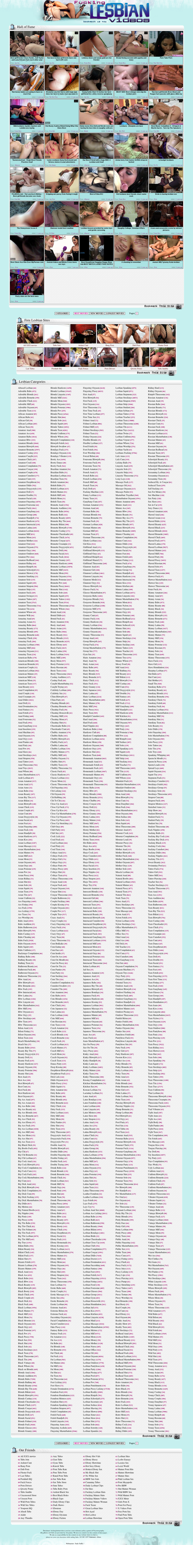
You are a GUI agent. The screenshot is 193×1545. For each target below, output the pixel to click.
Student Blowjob (155, 813)
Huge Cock (88, 852)
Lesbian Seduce (90, 1404)
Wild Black (153, 1323)
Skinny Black (154, 608)
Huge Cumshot (90, 855)
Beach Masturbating (27, 1040)
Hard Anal (88, 719)
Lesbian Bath (89, 1219)
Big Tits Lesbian (25, 1235)
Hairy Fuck (88, 683)
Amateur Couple (25, 472)
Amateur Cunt (24, 478)
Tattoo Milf (153, 875)
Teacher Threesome (157, 888)
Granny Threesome (91, 634)
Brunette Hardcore (59, 563)
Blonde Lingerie (58, 394)
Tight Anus (153, 1115)
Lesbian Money (90, 1339)
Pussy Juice (121, 1268)
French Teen (88, 485)
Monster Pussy (122, 842)
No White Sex (91, 1475)
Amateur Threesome (27, 605)
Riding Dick (121, 1427)
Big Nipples (23, 1213)
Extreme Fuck (57, 1313)
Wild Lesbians (154, 1333)
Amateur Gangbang (27, 511)
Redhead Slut (122, 1372)
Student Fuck (154, 816)
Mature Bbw (121, 511)
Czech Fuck (56, 1040)
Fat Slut (54, 1372)
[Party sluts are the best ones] (27, 294)
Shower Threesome (156, 586)
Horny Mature (89, 819)
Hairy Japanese (90, 690)
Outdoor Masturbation (125, 1005)
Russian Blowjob (155, 413)
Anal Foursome (25, 719)
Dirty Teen (55, 1128)
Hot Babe (87, 842)
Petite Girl (120, 1089)
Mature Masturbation (125, 599)
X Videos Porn (124, 1508)
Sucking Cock (154, 845)
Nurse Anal (121, 901)
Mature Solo (121, 631)
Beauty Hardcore (25, 1063)
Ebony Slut (56, 1271)
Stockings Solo (154, 790)
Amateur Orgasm (25, 547)
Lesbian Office (89, 1349)
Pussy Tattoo (121, 1287)
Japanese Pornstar (91, 1024)
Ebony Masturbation (60, 1252)
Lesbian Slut (88, 1421)
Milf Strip (120, 758)
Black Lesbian (24, 1307)
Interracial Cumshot (92, 920)
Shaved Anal (154, 514)
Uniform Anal (154, 1170)
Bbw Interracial (25, 992)
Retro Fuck (121, 1401)
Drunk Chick (56, 1177)
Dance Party (56, 1063)
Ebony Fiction (59, 1517)
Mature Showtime (126, 1472)
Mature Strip (121, 641)
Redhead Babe (122, 1336)
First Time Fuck (90, 410)
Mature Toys (121, 657)
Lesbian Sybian (122, 410)
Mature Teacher (123, 651)
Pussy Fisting (121, 1258)
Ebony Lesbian (57, 1248)
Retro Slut (120, 1417)
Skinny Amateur (155, 592)
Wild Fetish (153, 1330)
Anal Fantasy (24, 709)
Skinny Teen (153, 654)
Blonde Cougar (25, 1408)
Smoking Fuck (154, 706)
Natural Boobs (122, 878)
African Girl (23, 420)
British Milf (56, 495)
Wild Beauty (153, 1320)
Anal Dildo (23, 699)
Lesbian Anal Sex (91, 1209)
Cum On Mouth (58, 959)
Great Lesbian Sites (94, 1508)
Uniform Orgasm (155, 1190)
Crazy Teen (56, 936)
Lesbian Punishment (92, 1385)
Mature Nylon (122, 605)
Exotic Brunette (57, 1300)
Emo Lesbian (56, 1284)
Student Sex (153, 823)
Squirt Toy (152, 774)
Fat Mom (55, 1369)
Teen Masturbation (156, 1014)
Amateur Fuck (24, 508)
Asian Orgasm (24, 862)
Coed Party (56, 845)
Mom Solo (120, 819)
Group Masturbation (92, 647)
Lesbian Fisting (90, 1281)
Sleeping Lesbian (155, 670)
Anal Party (23, 745)
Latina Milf (88, 1161)
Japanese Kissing (90, 1001)
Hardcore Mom (90, 741)
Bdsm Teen (23, 1037)
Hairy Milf (88, 706)
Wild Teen (152, 1359)
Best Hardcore (24, 1092)
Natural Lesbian (123, 881)
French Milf (88, 482)
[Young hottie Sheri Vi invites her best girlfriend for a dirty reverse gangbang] (96, 90)
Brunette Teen (57, 602)
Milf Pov (119, 735)
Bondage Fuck (57, 449)
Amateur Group (25, 514)
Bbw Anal (22, 979)
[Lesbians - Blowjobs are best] (131, 124)
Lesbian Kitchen (90, 1313)
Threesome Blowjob (157, 1096)
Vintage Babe (154, 1209)
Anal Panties (23, 741)
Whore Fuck (153, 1291)
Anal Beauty (23, 686)
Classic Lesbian (58, 777)
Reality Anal (121, 1320)
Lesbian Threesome (124, 423)
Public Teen (121, 1252)
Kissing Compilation (92, 1079)
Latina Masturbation (92, 1157)
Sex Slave (152, 501)
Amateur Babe (24, 436)
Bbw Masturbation (26, 1005)
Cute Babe (55, 995)
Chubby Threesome (59, 767)
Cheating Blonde (58, 703)
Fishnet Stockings (91, 430)
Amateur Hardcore (26, 521)
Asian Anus (23, 787)
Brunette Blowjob (58, 527)
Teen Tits (152, 1083)
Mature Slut (121, 628)
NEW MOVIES (97, 313)
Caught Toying (57, 686)
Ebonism (57, 1508)
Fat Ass (54, 1339)
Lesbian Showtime (93, 1517)
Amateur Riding (25, 563)
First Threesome (90, 407)
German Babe (89, 511)
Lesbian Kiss (89, 1310)
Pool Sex (119, 1125)
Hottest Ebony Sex (93, 1469)
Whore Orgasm (155, 1300)
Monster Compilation (125, 836)
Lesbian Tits (121, 426)
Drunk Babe (56, 1167)
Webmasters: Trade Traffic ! (75, 1543)
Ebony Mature (57, 1255)
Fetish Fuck (56, 1414)
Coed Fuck (55, 839)
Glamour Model (90, 579)
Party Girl (120, 1050)
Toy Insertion (154, 1154)
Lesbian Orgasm (90, 1356)
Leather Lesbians (90, 1196)
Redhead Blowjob (124, 1343)
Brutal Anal (56, 612)
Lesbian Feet (89, 1271)
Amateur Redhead (26, 560)
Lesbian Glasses (90, 1291)
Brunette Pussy (57, 586)
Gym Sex (87, 654)
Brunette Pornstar (58, 579)
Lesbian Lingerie (90, 1317)
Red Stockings (122, 1330)
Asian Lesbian (24, 842)
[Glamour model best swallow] (62, 226)
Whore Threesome (156, 1307)
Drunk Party (56, 1190)
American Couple (26, 667)
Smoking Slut (154, 719)
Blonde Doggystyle (26, 1411)
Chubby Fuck (57, 741)
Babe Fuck (23, 940)
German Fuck (89, 521)
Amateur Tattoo (25, 599)
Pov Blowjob (121, 1187)
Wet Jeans (152, 1261)
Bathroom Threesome (27, 975)
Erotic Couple (57, 1291)
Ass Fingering (24, 901)
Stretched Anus (155, 806)
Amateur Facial (25, 498)
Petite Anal (120, 1076)
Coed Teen (55, 849)
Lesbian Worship (123, 446)
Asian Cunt (23, 813)
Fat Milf (54, 1365)
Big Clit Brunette (25, 1154)
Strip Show (153, 810)
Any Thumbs (26, 1517)
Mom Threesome (123, 826)
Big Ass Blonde (25, 1112)
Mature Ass (121, 508)
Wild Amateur (154, 1310)
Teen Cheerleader (156, 923)
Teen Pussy (153, 1044)
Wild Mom (153, 1343)
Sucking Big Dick (156, 839)
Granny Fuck (89, 618)
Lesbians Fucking (123, 452)
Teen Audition (154, 897)
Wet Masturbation (156, 1265)
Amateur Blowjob (26, 446)
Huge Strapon (89, 878)
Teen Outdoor (154, 1027)
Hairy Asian (88, 664)
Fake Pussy (56, 1326)
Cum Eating (56, 946)
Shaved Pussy (154, 560)
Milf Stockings (122, 754)
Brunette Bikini (57, 524)
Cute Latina (56, 1011)
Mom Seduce (121, 816)
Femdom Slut (57, 1401)
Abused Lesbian (25, 387)
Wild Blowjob (154, 1326)
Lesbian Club (89, 1245)
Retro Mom (121, 1414)
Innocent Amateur (91, 888)
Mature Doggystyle (124, 547)
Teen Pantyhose (155, 1031)
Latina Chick (89, 1135)
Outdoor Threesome (125, 1014)
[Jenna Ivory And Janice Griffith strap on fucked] (131, 158)
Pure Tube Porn (60, 1472)
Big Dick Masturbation (28, 1200)
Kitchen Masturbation (92, 1083)
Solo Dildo (153, 728)
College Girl (56, 858)
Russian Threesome (157, 456)
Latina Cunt (88, 1138)
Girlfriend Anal (90, 547)
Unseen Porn (26, 1498)
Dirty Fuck (55, 1109)
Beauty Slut (23, 1073)
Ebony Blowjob (58, 1222)
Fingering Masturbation (61, 1430)
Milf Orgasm (121, 722)
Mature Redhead (123, 618)
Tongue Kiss (153, 1144)
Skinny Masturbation (157, 631)
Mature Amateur (123, 501)
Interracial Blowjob (91, 917)
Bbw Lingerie (24, 1001)
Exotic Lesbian (57, 1304)
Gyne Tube (58, 1462)
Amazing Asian (25, 621)
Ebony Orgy (56, 1268)
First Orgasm (89, 404)
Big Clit (21, 1151)
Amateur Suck (24, 592)
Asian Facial (23, 819)
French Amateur (90, 469)
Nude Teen (120, 897)
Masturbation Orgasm (125, 498)
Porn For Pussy (125, 1504)
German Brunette (90, 517)
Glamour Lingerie (91, 576)
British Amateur (58, 482)
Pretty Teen (121, 1235)
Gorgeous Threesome (92, 612)
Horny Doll (88, 806)
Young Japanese (155, 1404)
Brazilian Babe (57, 472)
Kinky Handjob (90, 1060)
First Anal (87, 394)
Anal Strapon (24, 758)
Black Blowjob (25, 1287)
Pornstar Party (122, 1164)
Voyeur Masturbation (157, 1252)
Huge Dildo (88, 858)
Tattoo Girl (153, 871)
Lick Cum (120, 459)
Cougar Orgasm (58, 888)
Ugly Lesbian (154, 1167)
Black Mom (23, 1317)
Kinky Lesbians (90, 1066)
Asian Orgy (23, 865)
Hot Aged (89, 1511)
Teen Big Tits (154, 910)
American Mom (25, 680)
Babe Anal (23, 920)
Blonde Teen (56, 430)
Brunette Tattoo (57, 599)
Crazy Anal (56, 917)
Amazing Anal (24, 618)
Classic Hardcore (58, 774)
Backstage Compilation (28, 953)
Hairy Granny (89, 686)
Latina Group (89, 1148)
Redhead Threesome (125, 1378)
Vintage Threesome (157, 1248)
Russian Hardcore (156, 430)
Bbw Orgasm (24, 1011)
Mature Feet (121, 553)
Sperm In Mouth (155, 758)
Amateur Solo (24, 579)
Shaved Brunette (155, 534)
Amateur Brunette (26, 449)
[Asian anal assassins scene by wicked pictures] (166, 226)
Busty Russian (57, 667)
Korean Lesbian (90, 1089)
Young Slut (153, 1421)
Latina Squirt (89, 1183)
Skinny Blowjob (155, 615)
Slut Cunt (152, 677)
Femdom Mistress (58, 1398)
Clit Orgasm (56, 793)
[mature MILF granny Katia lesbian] (166, 260)
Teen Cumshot (154, 936)
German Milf (89, 530)
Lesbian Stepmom (124, 394)
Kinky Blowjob (90, 1057)
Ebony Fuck (56, 1239)
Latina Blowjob (90, 1131)
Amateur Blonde (25, 443)
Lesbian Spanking (124, 387)
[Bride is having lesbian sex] (166, 192)
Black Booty (23, 1291)
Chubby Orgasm (58, 758)
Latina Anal (88, 1122)
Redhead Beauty (123, 1339)
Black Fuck (23, 1304)
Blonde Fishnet (25, 1421)
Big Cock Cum (25, 1170)
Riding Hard (153, 387)
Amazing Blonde (25, 631)
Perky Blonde (122, 1063)
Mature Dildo (122, 543)
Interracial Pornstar (91, 956)
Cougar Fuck (56, 884)
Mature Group (122, 569)
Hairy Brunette (89, 677)
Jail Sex (86, 969)
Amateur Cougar (25, 469)
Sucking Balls (154, 832)
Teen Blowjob (154, 917)
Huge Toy (87, 884)
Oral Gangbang (122, 959)
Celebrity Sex (57, 693)
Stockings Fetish (155, 784)
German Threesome (92, 537)
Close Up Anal (57, 803)
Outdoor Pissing (123, 1011)
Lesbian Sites (124, 1456)
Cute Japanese (57, 1008)
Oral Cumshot (122, 956)
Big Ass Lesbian (25, 1128)
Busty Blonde (57, 638)
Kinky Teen (88, 1073)
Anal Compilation (26, 690)
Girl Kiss (87, 543)
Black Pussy (23, 1336)
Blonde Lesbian (58, 391)
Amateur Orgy (24, 550)
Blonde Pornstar (58, 407)
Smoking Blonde (155, 693)
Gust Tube (57, 1459)
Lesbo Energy (124, 1459)
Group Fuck (88, 644)
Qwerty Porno (136, 368)
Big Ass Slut (23, 1138)
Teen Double (154, 959)
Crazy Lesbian (57, 930)
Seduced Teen (154, 485)
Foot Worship (89, 452)
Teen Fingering (155, 975)
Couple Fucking (58, 901)
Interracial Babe (90, 910)
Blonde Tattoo (57, 426)
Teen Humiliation (156, 1001)
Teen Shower (154, 1050)
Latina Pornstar (90, 1174)
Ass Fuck (22, 907)
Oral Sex (119, 962)
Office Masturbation (124, 927)
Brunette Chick (57, 537)
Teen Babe (153, 901)
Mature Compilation (125, 537)
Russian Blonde (155, 410)
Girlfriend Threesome (92, 563)
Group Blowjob (90, 641)
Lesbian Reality (90, 1391)
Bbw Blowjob (24, 982)
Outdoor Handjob (123, 1001)
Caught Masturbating (60, 683)
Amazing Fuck (24, 641)
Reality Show (122, 1323)
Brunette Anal (57, 504)
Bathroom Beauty (26, 966)
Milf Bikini (120, 677)
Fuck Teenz (90, 1504)
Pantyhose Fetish (123, 1034)
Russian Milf (154, 443)
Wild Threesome (155, 1362)
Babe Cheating (24, 936)
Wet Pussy (152, 1274)
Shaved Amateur (155, 511)
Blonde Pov (56, 410)
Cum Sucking (57, 975)
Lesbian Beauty (90, 1226)
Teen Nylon (153, 1018)
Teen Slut (152, 1053)
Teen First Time (155, 979)
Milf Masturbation (124, 719)
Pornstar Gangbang (124, 1151)
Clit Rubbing (56, 797)
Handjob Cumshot (91, 716)
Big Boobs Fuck (25, 1148)
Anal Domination (26, 706)
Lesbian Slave (89, 1417)
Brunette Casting (58, 530)
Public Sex (120, 1248)
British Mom (56, 498)
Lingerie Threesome (125, 475)
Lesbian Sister (89, 1414)
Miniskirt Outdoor (124, 787)
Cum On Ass (56, 956)
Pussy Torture (122, 1294)
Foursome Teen (90, 465)
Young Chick (154, 1395)
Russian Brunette (155, 417)
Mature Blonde (122, 524)
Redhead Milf (122, 1362)
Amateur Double (25, 495)
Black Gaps (58, 1498)
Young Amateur (155, 1365)
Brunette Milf (57, 569)
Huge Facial (88, 865)
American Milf (24, 677)
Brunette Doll (57, 550)
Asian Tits (22, 894)
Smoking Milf (154, 716)
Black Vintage (24, 1362)
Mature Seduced (123, 625)
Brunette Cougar (58, 540)
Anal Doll (22, 703)
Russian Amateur (155, 397)
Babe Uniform (24, 949)
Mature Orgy (121, 612)
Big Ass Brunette (25, 1115)
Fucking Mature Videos (96, 1498)
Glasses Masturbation (92, 592)
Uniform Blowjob (156, 1174)
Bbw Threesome (25, 1024)
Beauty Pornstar (25, 1070)
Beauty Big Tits (25, 1050)
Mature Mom (121, 602)
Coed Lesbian (57, 842)
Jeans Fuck (88, 1037)
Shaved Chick (154, 537)
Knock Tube (58, 1465)
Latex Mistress (89, 1112)
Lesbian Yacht (122, 449)
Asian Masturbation (27, 849)
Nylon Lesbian (122, 920)
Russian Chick (154, 420)
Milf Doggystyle (123, 690)
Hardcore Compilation (93, 735)
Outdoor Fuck (122, 995)
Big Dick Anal (24, 1183)
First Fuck (87, 400)
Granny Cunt (89, 615)
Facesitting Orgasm (59, 1317)
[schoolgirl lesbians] (166, 158)
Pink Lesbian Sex (126, 1478)
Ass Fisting (23, 904)
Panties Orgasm (123, 1027)
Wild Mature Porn (126, 1495)
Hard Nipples (89, 725)
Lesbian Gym (89, 1297)
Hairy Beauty (89, 670)
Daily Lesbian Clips (94, 1485)
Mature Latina (122, 589)
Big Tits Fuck (24, 1232)
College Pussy (57, 868)
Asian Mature (24, 852)
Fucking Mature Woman (96, 1501)
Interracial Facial (90, 930)
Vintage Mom (154, 1232)
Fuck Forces (83, 368)
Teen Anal (152, 891)
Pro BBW (122, 1485)
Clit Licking (56, 790)
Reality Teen (121, 1326)
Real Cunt (120, 1310)
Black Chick (23, 1294)
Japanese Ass (89, 979)
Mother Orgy (121, 865)
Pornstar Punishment (125, 1167)
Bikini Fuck (23, 1255)
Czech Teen (56, 1060)
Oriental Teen (122, 982)
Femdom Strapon (58, 1408)
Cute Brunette (57, 1001)
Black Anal (23, 1271)
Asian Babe (23, 790)
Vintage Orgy (154, 1239)
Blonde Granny (25, 1430)
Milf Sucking (121, 761)
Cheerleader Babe (59, 725)
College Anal (56, 852)
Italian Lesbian (89, 966)
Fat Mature (55, 1362)
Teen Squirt (153, 1063)
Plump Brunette (123, 1109)
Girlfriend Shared (91, 560)
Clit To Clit (56, 800)
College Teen (56, 875)
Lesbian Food (89, 1284)
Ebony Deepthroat (59, 1232)
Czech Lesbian (57, 1044)
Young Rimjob (154, 1414)
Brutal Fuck (56, 618)
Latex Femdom (89, 1102)
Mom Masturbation (124, 810)
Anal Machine (24, 732)
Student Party (154, 819)
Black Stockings (25, 1349)
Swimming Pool (155, 865)
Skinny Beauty (154, 605)
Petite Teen (120, 1099)
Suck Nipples (154, 829)
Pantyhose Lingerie (124, 1040)
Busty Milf (55, 657)
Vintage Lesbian (155, 1219)
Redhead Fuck (122, 1352)
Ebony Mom (56, 1261)
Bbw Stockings (25, 1018)
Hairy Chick (88, 680)
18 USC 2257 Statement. (87, 1537)
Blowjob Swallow (59, 446)
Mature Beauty (122, 514)
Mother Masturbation (125, 858)
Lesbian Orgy (89, 1359)
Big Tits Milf (24, 1239)
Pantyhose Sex (122, 1044)
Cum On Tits (56, 966)
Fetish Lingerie (57, 1421)
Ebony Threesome (59, 1281)
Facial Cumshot (57, 1323)
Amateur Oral (24, 543)
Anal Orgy (23, 738)
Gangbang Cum (90, 501)
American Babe (25, 657)
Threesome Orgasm (157, 1105)
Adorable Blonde (25, 394)
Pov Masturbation (123, 1193)
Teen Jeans (153, 1005)
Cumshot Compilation (60, 982)
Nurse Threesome (123, 907)
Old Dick (120, 943)
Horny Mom (88, 826)
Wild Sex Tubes (27, 1504)
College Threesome (59, 878)
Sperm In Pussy (155, 761)
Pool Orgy (120, 1118)
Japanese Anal (89, 975)
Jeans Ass (87, 1034)
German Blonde (90, 514)
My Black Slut (91, 1472)
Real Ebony (121, 1313)
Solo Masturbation (156, 735)
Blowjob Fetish (57, 443)
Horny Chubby (90, 800)
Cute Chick (56, 1005)
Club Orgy (55, 826)
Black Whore (24, 1365)
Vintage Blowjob (155, 1213)
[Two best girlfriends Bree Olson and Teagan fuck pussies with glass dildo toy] (166, 90)
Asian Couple (24, 810)
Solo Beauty (153, 725)
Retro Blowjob (122, 1395)
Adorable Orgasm (26, 407)
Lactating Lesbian (91, 1092)
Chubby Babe (57, 735)
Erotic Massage (57, 1294)
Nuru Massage (122, 910)
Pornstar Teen (122, 1180)
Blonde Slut (56, 417)
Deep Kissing (57, 1066)
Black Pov (22, 1333)
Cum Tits (55, 979)
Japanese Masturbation (93, 1011)
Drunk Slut (55, 1193)
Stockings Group (155, 787)
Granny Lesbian (90, 625)
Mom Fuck (120, 806)
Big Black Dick (25, 1144)
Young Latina (154, 1408)
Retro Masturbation (124, 1408)
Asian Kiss (23, 839)
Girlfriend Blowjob (91, 550)
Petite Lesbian (122, 1096)
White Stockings (155, 1284)
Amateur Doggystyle (27, 488)
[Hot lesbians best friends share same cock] (131, 192)
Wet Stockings (154, 1278)
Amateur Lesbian (25, 530)
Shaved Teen (154, 569)
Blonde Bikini (24, 1391)
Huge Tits (87, 881)
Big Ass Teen (24, 1141)
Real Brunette (122, 1300)
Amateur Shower (25, 573)
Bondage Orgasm (58, 452)
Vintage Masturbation (157, 1222)
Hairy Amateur (89, 657)
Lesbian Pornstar (90, 1378)
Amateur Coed (24, 462)
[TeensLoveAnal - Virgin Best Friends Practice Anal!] (27, 158)
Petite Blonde (122, 1083)
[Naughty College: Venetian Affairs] (131, 226)
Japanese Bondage (91, 992)
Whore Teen (153, 1304)
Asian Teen (23, 891)
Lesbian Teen (122, 420)
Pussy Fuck (121, 1265)
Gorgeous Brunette (91, 602)
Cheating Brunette (59, 706)
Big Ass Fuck (24, 1125)
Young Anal (153, 1369)
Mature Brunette (123, 530)
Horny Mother (89, 829)
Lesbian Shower (90, 1411)
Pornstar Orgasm (123, 1157)
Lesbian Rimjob (90, 1395)
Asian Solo (23, 884)
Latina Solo (88, 1180)
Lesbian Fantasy (90, 1268)
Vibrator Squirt (154, 1200)
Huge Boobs (88, 849)
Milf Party (120, 728)
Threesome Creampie (157, 1099)
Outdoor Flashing (123, 992)
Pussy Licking (122, 1271)
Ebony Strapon (57, 1274)
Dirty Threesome (58, 1131)
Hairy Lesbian (89, 696)
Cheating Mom (57, 719)
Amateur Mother (25, 540)
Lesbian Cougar (90, 1252)
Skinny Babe (154, 602)
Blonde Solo (56, 420)
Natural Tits (121, 894)
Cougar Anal (56, 881)
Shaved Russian (155, 563)
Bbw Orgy (23, 1014)
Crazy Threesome (58, 940)
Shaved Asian (154, 517)
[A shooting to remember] (131, 260)
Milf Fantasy (121, 696)
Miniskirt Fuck (122, 780)
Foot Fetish (88, 449)
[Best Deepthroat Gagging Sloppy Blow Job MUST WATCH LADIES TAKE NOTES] (96, 260)
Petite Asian (121, 1079)
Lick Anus (120, 456)
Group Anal (88, 638)
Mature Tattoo (122, 647)
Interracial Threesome (92, 962)
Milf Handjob (122, 709)
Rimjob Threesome (156, 394)
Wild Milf (152, 1339)
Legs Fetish (88, 1200)
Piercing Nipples (123, 1105)
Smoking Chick (155, 699)
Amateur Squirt (25, 582)
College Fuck (57, 855)
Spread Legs (153, 767)
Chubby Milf (56, 754)
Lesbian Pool (89, 1375)
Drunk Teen (56, 1196)
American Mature (26, 673)
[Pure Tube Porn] (166, 56)
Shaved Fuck (154, 540)
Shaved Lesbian (155, 547)
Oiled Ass (120, 940)
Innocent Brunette (91, 894)
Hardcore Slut (89, 751)
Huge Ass (87, 845)
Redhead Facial (122, 1349)
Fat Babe (54, 1343)
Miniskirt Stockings (124, 790)
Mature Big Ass (123, 517)
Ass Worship (24, 917)
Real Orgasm (121, 1317)
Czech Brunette (57, 1037)
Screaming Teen (155, 478)
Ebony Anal (56, 1209)
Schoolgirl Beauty (156, 459)
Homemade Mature (91, 774)
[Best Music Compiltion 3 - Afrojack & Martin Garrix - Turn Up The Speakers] (166, 124)
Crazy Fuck (56, 927)
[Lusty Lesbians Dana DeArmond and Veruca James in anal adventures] (62, 158)
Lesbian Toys (121, 430)
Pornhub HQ (57, 368)
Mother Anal (121, 849)
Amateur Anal (24, 430)
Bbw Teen (22, 1021)
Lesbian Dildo (89, 1255)
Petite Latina (121, 1092)
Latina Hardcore (90, 1151)
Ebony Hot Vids (92, 1456)
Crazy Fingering (58, 923)
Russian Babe (154, 404)
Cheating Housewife (60, 712)
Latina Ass (88, 1125)
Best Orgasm (24, 1096)
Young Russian (155, 1417)
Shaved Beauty (154, 524)
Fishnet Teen (89, 433)
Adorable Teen (24, 410)
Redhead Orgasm (123, 1365)
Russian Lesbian (155, 433)
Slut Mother (153, 680)
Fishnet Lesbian (90, 423)
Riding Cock (121, 1424)
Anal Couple (24, 693)
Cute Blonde (56, 998)
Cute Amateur (57, 992)
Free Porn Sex (124, 1511)
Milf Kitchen (121, 716)
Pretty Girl (120, 1226)
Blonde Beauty (25, 1385)
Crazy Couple (57, 920)
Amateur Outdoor (26, 553)
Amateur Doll (24, 491)
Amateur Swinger (26, 595)
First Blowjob (89, 397)
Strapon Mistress (155, 803)
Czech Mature (57, 1047)
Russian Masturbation (157, 436)
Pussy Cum (121, 1255)
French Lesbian (90, 478)
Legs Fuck (88, 1203)
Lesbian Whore (122, 443)
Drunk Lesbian (57, 1180)
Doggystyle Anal (58, 1135)
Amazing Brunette (26, 634)
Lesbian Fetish (89, 1274)
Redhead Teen (122, 1375)
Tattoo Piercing (155, 878)
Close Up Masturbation (61, 813)
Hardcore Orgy (90, 748)
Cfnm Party (56, 699)
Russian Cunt (154, 423)
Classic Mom (56, 780)
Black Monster (24, 1320)
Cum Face (55, 949)
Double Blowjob (58, 1148)
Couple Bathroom (59, 897)
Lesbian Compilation (92, 1248)
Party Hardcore (122, 1053)
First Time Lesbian (91, 413)
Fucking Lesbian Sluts (95, 1491)
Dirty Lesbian (57, 1112)
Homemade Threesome (93, 784)
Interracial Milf (89, 943)
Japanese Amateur (91, 972)
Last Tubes (30, 368)
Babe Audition (24, 923)
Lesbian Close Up (91, 1242)
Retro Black (121, 1388)
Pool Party (120, 1122)
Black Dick (23, 1300)
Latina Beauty (89, 1128)
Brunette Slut (56, 589)
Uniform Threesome (157, 1193)
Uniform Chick (154, 1180)
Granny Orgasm (90, 631)
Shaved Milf (153, 553)
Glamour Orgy (89, 582)
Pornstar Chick (122, 1144)
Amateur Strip (24, 589)
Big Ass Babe (24, 1105)
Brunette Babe (57, 511)
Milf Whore (121, 777)
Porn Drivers (110, 368)
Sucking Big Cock (156, 836)
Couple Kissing (57, 904)
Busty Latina (56, 651)
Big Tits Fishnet (25, 1229)
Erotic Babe (56, 1287)
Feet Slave (55, 1385)
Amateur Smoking (26, 576)
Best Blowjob (24, 1083)
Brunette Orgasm (58, 576)
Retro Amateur (122, 1382)
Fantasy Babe (57, 1330)
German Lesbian (90, 524)
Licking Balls (122, 462)
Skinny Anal (153, 595)
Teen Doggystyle (155, 953)
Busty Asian (56, 628)
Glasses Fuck (89, 589)
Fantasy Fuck (56, 1333)
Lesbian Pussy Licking (93, 1388)
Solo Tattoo (153, 745)
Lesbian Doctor (90, 1258)
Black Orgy (23, 1326)
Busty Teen (56, 670)
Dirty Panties (56, 1122)
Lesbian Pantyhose (91, 1365)
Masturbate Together (125, 495)
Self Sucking (154, 488)
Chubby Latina (57, 745)
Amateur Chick (25, 459)
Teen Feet (152, 969)
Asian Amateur (25, 780)
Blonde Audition (25, 1375)
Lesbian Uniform (123, 436)
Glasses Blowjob (90, 586)
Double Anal (56, 1144)
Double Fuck (56, 1161)
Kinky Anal (88, 1053)
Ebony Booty (57, 1226)
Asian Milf (23, 855)
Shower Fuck (154, 576)
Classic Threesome (59, 784)
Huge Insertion (89, 868)
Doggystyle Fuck (58, 1138)
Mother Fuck (121, 855)
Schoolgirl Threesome (158, 469)
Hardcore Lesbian (91, 738)
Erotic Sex (55, 1297)
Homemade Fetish (91, 764)
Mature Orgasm (123, 608)
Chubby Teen (57, 764)
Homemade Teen (90, 780)
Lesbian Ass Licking (92, 1213)
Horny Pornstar (90, 832)
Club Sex (55, 832)
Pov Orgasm (121, 1200)
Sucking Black (154, 842)
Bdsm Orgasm (24, 1034)
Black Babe (23, 1278)
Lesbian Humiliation (92, 1304)
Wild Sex (152, 1352)
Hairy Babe (88, 667)
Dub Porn (136, 345)
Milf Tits (119, 771)
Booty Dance (56, 462)
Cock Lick (55, 836)
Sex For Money (155, 491)
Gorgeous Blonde (91, 599)
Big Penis (22, 1216)
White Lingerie (154, 1281)
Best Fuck (22, 1089)
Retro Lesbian (122, 1404)
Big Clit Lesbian (25, 1157)
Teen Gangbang (155, 988)
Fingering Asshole (59, 1427)
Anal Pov (22, 748)
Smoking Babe (154, 686)
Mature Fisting (122, 560)
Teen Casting (154, 920)
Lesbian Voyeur (123, 439)
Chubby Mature (58, 751)
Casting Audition (58, 677)
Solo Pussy (153, 741)
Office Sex (120, 933)
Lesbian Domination (92, 1261)
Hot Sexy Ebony (92, 1465)
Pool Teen (120, 1131)
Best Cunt (22, 1086)
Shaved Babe (154, 521)
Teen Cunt (152, 940)
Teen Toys (152, 1086)
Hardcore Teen (89, 754)
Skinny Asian (154, 599)
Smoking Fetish (155, 703)
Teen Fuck (153, 985)
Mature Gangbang (124, 566)
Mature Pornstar (123, 615)
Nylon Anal (121, 914)
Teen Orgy (153, 1024)
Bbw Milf (22, 1008)
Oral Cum (120, 953)
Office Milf (120, 930)
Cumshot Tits (57, 988)
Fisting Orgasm (90, 436)
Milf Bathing (121, 670)
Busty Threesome (58, 673)
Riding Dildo (121, 1430)
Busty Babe (56, 631)
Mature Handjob (123, 573)
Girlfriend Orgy (90, 553)
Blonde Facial (24, 1417)
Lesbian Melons (90, 1330)
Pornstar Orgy (122, 1161)
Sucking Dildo (154, 852)
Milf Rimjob (121, 738)
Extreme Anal (57, 1307)
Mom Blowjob (122, 797)
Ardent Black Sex (61, 1491)
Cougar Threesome (59, 894)
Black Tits (22, 1359)
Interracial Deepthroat (92, 923)
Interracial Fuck (90, 933)
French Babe (89, 475)
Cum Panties (56, 969)
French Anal (88, 472)
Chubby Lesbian (58, 748)
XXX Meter (123, 1498)
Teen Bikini (153, 914)
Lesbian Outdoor (90, 1362)
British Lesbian (57, 488)
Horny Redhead (90, 836)
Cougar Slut (56, 891)
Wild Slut (152, 1356)
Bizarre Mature (25, 1268)
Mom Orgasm (122, 813)
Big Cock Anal (25, 1161)
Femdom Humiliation (60, 1395)
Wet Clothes (153, 1258)
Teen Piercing (154, 1037)
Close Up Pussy (58, 819)
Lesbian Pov (88, 1382)
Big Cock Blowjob (26, 1164)
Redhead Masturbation (126, 1359)
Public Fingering (123, 1242)
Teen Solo (152, 1057)
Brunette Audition (59, 508)
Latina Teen (88, 1187)
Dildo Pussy (56, 1083)
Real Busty (120, 1304)
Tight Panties (154, 1125)
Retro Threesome (123, 1421)
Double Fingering (58, 1154)
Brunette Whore (58, 608)
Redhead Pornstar (123, 1369)
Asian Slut (22, 881)
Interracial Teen (90, 959)
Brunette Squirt (57, 595)
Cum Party (55, 972)
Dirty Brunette (57, 1102)
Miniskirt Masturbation (126, 784)
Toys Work (153, 1164)
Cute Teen (55, 1024)
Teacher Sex (153, 881)
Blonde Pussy (57, 413)
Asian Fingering (25, 826)
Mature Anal (121, 504)
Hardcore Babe (90, 728)
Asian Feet (23, 823)
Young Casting (154, 1391)
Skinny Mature (154, 634)
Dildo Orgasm (57, 1079)
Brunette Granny (58, 560)
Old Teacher (121, 946)
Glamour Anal (89, 566)
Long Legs (120, 478)
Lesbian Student (123, 407)
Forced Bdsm (89, 456)
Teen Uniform (154, 1089)
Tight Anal (153, 1112)
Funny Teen (88, 498)
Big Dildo (22, 1203)
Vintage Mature (155, 1226)
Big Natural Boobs (26, 1209)
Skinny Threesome (156, 657)
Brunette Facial (57, 553)
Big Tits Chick (24, 1226)
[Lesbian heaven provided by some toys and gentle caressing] (96, 226)
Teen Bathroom (155, 904)
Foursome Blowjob (91, 459)
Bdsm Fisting (24, 1031)
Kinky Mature (89, 1070)
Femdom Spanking (59, 1404)
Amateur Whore (25, 612)
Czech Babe (56, 1031)
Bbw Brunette (24, 985)
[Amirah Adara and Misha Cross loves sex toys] (62, 260)
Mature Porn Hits (125, 1469)
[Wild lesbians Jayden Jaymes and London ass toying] (27, 124)
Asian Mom (23, 858)
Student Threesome (156, 826)
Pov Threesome (122, 1206)
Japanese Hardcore (91, 998)
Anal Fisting (23, 716)
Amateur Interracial (26, 524)
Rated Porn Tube (60, 1475)
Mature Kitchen (123, 586)
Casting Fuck (56, 680)
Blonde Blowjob (25, 1395)
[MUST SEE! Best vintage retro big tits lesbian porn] (131, 90)
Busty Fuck (56, 647)
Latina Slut (88, 1177)
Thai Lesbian (154, 1092)
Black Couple (24, 1297)
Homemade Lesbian (92, 771)
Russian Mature (155, 439)
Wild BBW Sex (125, 1491)
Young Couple (154, 1398)
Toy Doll (152, 1151)
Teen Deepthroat (155, 946)
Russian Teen (154, 452)
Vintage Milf (154, 1229)
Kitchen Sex (88, 1086)
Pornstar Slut (121, 1174)
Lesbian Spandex (90, 1430)
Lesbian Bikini (89, 1229)
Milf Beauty (121, 673)
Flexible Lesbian (90, 443)
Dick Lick (55, 1076)
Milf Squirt (120, 751)
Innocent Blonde (90, 891)
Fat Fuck (54, 1356)
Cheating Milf (57, 716)
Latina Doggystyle (91, 1141)
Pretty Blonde (122, 1216)
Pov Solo (120, 1203)
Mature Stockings (123, 638)
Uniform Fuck (154, 1183)
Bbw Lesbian (24, 998)
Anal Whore (23, 771)
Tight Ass (152, 1118)
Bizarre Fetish (24, 1261)
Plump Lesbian (122, 1112)
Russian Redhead (156, 449)
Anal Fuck (23, 722)
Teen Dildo (153, 949)
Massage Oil (121, 485)
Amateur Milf (24, 534)
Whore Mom (154, 1297)
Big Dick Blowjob (26, 1187)
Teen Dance (153, 943)
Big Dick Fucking (26, 1196)
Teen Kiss (152, 1008)
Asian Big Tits (24, 797)
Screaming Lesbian (156, 472)
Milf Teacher (121, 764)
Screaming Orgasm (156, 475)
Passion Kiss (121, 1057)
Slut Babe (152, 673)
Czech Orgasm (57, 1057)
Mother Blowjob (123, 852)
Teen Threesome (155, 1079)
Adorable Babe (25, 391)
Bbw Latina (23, 995)
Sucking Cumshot (156, 849)
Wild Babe (153, 1313)
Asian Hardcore (25, 836)
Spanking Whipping (157, 754)
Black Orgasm (24, 1323)
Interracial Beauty (91, 914)
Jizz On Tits (88, 1047)
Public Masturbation (125, 1245)
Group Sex (88, 651)
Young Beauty (154, 1378)
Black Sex (22, 1339)
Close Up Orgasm (59, 816)
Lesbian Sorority (90, 1427)
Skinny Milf (153, 638)
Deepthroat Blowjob (60, 1070)
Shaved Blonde (155, 530)
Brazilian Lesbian (58, 475)
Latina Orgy (88, 1170)
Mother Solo (121, 868)
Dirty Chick (56, 1105)
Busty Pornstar (57, 664)
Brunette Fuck (57, 556)
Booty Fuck (56, 465)
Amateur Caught (25, 456)
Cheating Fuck (57, 709)
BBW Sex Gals (92, 1478)
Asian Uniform (24, 897)
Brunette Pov (56, 582)
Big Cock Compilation (28, 1167)
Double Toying (57, 1164)
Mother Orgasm (123, 862)
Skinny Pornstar (155, 644)
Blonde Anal (24, 1372)
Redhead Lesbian (123, 1356)
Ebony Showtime (93, 1462)
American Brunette (26, 664)
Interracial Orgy (90, 953)
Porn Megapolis (125, 1482)
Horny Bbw (88, 790)
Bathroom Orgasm (26, 972)
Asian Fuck (23, 829)
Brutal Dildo (56, 615)
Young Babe (153, 1375)
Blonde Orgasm (58, 404)
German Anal (89, 508)
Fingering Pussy (90, 391)
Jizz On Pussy (89, 1044)
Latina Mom (88, 1164)
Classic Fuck (56, 771)
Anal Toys (22, 767)
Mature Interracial (123, 579)
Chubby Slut (56, 761)
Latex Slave (88, 1115)
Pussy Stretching (123, 1284)
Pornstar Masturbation (125, 1154)
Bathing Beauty (25, 959)
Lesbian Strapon (123, 400)
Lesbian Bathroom (91, 1222)
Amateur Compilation (27, 465)
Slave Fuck (153, 660)
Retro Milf (120, 1411)
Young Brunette (155, 1388)
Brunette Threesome (60, 605)
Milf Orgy (120, 725)
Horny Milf (88, 823)
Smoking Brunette (156, 696)
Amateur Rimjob (25, 566)
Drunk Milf (56, 1183)
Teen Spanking (154, 1060)
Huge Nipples (89, 871)
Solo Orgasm (154, 738)
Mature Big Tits (123, 521)
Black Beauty (24, 1284)
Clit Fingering (57, 787)
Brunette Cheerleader (60, 534)
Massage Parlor (122, 491)
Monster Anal (122, 829)
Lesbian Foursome (91, 1287)
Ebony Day (58, 1511)
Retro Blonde (122, 1391)
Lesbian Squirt (122, 391)
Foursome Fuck (90, 462)
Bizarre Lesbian (25, 1265)
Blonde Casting (25, 1398)
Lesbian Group (89, 1294)
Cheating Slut (57, 722)
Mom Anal (120, 793)
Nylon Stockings (123, 923)
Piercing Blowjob (123, 1102)
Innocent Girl (89, 897)
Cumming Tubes (92, 1482)
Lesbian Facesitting (91, 1265)
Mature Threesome (124, 654)
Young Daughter (155, 1401)
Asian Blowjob (25, 803)
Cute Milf (55, 1018)
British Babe (56, 485)
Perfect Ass (121, 1060)
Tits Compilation (155, 1135)
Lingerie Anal (122, 465)
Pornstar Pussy (122, 1170)
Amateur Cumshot (26, 475)
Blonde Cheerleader (27, 1401)
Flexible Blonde (90, 439)
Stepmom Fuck (155, 777)
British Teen (56, 501)
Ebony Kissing (57, 1245)
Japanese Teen (89, 1027)
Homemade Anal (90, 761)
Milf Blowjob (122, 680)
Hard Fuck (88, 722)
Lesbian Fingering (91, 1278)
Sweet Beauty (154, 862)
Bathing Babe (24, 956)
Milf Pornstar (121, 732)
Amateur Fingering (26, 501)
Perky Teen (121, 1073)
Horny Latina (89, 816)
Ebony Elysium (60, 1514)
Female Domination (59, 1388)
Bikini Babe (23, 1245)
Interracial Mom (90, 946)
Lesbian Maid (89, 1320)
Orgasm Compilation (125, 966)
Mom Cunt (120, 800)
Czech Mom (56, 1053)
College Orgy (57, 862)
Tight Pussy (153, 1128)
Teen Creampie (155, 933)
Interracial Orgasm (91, 949)
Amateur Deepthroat (27, 482)
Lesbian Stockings (124, 397)
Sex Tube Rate (59, 1478)
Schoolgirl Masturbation (159, 465)
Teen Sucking (154, 1073)
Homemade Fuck (90, 767)
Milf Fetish (120, 699)
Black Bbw (23, 1281)
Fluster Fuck (163, 345)
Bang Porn (110, 345)
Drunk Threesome (59, 1200)
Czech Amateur (58, 1027)
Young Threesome (156, 1430)
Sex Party (152, 498)
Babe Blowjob (24, 930)
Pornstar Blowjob (123, 1141)
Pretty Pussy (121, 1232)
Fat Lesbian (56, 1359)
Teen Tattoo (153, 1076)
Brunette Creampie (59, 543)
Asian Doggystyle (26, 816)
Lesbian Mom (89, 1336)
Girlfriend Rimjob (91, 556)
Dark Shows (58, 1504)
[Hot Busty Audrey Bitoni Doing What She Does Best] (62, 124)
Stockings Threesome (157, 793)
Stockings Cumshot (156, 780)
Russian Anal (154, 400)
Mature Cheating (123, 534)
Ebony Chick (56, 1229)
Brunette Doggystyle (60, 547)
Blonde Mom (56, 400)
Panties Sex (121, 1031)
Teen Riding (153, 1047)
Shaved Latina (154, 543)
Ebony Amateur (58, 1206)
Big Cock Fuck (25, 1174)
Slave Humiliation (156, 667)
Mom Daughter (122, 803)
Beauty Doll (23, 1057)
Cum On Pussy (57, 962)
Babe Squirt (23, 946)
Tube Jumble (163, 368)
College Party (57, 865)
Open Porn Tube (125, 1517)
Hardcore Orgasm (91, 745)
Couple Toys (56, 914)
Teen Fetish (153, 972)
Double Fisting (57, 1157)
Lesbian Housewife (91, 1300)
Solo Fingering (154, 732)
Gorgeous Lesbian (91, 605)
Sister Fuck (153, 589)
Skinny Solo (153, 651)
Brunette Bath (57, 514)
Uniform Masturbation (158, 1187)
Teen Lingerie (154, 1011)
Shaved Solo (153, 566)
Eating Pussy (56, 1203)
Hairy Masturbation (91, 699)
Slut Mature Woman (127, 1488)
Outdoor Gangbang (124, 998)
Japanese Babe (89, 982)
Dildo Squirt (56, 1086)
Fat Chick (55, 1352)
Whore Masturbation (157, 1294)
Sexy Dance (153, 508)
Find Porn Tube (125, 1514)
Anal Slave (23, 751)
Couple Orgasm (58, 907)
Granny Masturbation (92, 628)
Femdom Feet (57, 1391)
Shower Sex (153, 582)
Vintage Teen (154, 1245)
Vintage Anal (154, 1206)
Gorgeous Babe (90, 595)
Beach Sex (23, 1044)
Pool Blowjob (122, 1115)
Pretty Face (120, 1222)
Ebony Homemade (59, 1242)
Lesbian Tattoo (122, 413)
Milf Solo (120, 745)
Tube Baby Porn (60, 1488)
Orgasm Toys (121, 972)
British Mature (57, 491)
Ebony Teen (56, 1278)
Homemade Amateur (92, 758)
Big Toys (22, 1242)
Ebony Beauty (57, 1219)
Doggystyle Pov (58, 1141)
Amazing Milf (24, 647)
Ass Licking (23, 910)
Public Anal (121, 1239)
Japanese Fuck (89, 995)
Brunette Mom (57, 573)
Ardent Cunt (83, 345)
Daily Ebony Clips (61, 1501)
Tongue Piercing (155, 1148)
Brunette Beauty (58, 517)
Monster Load (122, 839)
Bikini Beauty (24, 1248)
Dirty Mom (56, 1118)
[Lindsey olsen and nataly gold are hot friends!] (96, 56)
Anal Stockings (25, 754)
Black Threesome (26, 1356)
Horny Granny (89, 813)
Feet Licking (56, 1382)
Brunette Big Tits (58, 521)
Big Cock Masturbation (28, 1177)
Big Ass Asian (24, 1102)
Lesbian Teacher (123, 417)
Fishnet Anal (89, 420)
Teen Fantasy (154, 966)
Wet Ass (152, 1255)
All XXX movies (30, 345)
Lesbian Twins (122, 433)
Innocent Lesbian (90, 901)
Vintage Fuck (154, 1216)
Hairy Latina (88, 693)
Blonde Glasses (25, 1427)
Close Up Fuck (57, 806)
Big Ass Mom (24, 1135)
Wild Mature (153, 1336)
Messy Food (121, 664)
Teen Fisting (153, 982)
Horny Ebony (89, 810)
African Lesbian (25, 423)
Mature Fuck (121, 563)
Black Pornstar (24, 1330)
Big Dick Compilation (28, 1190)
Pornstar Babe (122, 1138)
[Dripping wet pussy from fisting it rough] (62, 192)
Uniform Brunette (156, 1177)
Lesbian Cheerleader (92, 1239)
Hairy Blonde (89, 673)
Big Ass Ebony (25, 1122)
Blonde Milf (56, 397)
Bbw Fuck (23, 988)
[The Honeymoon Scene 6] (27, 226)
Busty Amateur (57, 621)
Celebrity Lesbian (58, 690)
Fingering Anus (58, 1424)
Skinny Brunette (155, 618)
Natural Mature (122, 884)
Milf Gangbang (122, 706)
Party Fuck (120, 1047)
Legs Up (87, 1206)
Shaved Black (154, 527)
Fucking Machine (91, 491)
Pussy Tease (121, 1291)
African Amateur (25, 413)
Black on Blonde (25, 1369)
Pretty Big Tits (122, 1213)
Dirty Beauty (56, 1096)
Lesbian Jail (88, 1307)
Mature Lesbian (123, 592)
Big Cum (22, 1180)
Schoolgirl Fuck (155, 462)
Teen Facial (153, 962)
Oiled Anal (120, 936)
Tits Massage (154, 1141)
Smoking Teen (154, 722)
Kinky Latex (88, 1063)
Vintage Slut (153, 1242)
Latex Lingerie (89, 1109)
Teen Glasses (154, 992)
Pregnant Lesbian (123, 1209)
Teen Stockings (155, 1066)
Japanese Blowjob (91, 988)
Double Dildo (57, 1151)
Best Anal (22, 1076)
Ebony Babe (56, 1213)
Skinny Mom (154, 641)
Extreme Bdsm (57, 1310)
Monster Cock (122, 832)
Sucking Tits (153, 858)
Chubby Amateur (58, 732)
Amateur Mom (24, 537)
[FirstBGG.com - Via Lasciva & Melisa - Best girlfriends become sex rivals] (27, 192)
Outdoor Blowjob (123, 988)
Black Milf (23, 1313)
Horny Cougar (89, 803)
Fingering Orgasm (91, 387)
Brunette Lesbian (58, 566)
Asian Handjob (25, 832)
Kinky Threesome (91, 1076)
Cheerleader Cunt (58, 728)
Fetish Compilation (59, 1411)
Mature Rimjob (122, 621)
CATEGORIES (62, 313)
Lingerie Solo (122, 469)
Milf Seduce (121, 741)
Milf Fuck (120, 703)
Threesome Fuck (155, 1102)
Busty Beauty (57, 634)
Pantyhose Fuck (123, 1037)
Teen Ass (152, 894)
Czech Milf (56, 1050)
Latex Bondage (90, 1099)
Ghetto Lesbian (90, 540)
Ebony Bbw (56, 1216)
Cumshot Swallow (59, 985)
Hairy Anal (88, 660)
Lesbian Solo (89, 1424)
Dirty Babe (55, 1092)
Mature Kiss (121, 582)
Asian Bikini (23, 800)
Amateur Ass (24, 433)
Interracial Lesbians (91, 940)
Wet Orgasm (153, 1268)
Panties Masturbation (125, 1024)
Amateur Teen (24, 602)
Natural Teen (121, 891)
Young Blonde (154, 1385)
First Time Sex (89, 417)
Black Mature (24, 1310)
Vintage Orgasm (155, 1235)
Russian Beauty (155, 407)
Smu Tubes (58, 1485)
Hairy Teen (88, 712)
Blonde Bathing (25, 1382)
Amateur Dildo (25, 485)
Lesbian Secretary (91, 1401)
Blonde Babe (24, 1378)
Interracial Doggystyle (93, 927)
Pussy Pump (121, 1281)
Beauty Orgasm (25, 1066)
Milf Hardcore (122, 712)
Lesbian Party (89, 1369)
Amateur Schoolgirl (27, 569)
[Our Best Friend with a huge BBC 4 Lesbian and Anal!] (96, 158)
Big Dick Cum (24, 1193)
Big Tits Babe (24, 1222)
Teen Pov (152, 1040)
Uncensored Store (28, 1495)
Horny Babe (88, 787)
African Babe (24, 417)
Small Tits (152, 683)
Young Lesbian (155, 1411)
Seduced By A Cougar (158, 482)
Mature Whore (122, 660)
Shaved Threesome (156, 573)
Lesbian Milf (89, 1333)
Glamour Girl (89, 569)
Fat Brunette (56, 1349)
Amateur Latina (25, 527)
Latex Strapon (89, 1118)
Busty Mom (56, 660)
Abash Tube (25, 1511)
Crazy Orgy (56, 933)
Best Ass (22, 1079)
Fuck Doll (87, 488)
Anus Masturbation (26, 774)
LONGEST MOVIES (115, 313)
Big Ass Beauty (25, 1109)
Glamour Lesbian (91, 573)
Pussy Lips (120, 1274)
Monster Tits (121, 845)
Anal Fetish (23, 712)
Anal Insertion (24, 728)
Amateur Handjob (26, 517)
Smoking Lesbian (156, 709)
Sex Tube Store (59, 1482)
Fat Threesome (57, 1378)
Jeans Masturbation (91, 1040)
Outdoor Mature (123, 1008)
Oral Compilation (123, 949)
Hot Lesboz (90, 1514)
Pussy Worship (122, 1297)
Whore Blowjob (155, 1287)
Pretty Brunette (122, 1219)
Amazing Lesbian (26, 644)
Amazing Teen (24, 654)
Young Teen (153, 1427)
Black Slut (22, 1343)
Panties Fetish (122, 1021)
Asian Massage (25, 845)
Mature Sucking (123, 644)
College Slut (56, 871)
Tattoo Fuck (153, 868)
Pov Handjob (121, 1190)
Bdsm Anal (23, 1027)
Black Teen (23, 1352)
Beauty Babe (24, 1047)
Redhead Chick (122, 1346)
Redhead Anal (122, 1333)
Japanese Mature (90, 1014)
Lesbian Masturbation (92, 1326)
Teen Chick (153, 927)
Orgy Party (120, 975)
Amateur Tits (24, 608)
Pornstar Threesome (124, 1183)
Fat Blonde (55, 1346)
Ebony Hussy (91, 1459)
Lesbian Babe (89, 1216)
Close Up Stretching (60, 823)
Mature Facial (122, 550)
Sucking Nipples (155, 855)
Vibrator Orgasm (155, 1196)
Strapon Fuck (154, 800)
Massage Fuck (122, 482)
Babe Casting (24, 933)
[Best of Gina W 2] (96, 192)
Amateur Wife (24, 615)
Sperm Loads (154, 764)
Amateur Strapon (25, 586)
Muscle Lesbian (123, 871)
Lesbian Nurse (89, 1346)
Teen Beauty (153, 907)
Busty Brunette (57, 641)
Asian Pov (22, 871)
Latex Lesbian (89, 1105)
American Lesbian (26, 670)
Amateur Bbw (24, 439)
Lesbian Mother (90, 1343)
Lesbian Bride (89, 1235)
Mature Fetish (122, 556)
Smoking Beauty (155, 690)
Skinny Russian (155, 647)
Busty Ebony (56, 644)
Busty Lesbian (57, 654)
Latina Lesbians (90, 1154)
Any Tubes (58, 1456)
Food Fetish (88, 446)
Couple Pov (56, 910)
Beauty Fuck (24, 1060)
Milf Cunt (120, 686)
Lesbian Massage (90, 1323)
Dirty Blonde (56, 1099)
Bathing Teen (24, 962)
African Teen (24, 426)
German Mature (90, 527)
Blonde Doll (23, 1414)
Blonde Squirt (57, 423)
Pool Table (120, 1128)
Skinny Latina (154, 625)
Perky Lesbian (122, 1070)
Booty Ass (55, 459)
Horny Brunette (90, 797)
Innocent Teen (89, 904)
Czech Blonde (57, 1034)
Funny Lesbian (89, 495)
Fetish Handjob (57, 1417)
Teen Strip (152, 1070)
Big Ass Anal (24, 1099)
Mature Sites (123, 1475)
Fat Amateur (56, 1336)
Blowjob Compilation (60, 439)
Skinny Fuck (154, 621)
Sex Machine (154, 495)
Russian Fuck (154, 426)
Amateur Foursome (26, 504)
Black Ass (22, 1274)
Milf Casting (121, 683)
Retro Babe (121, 1385)
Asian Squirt (23, 888)
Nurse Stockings (123, 904)
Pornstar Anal (122, 1135)
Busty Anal (56, 625)
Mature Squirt (122, 634)
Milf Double (121, 693)
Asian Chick (23, 806)
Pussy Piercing (122, 1278)
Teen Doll (152, 956)
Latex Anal (88, 1096)
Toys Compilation (156, 1161)
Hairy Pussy (88, 709)
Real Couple (121, 1307)
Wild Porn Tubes (27, 1501)
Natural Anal (121, 875)
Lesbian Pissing (90, 1372)
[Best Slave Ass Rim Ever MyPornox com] (27, 260)
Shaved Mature (154, 550)
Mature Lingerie (123, 595)
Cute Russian (56, 1021)
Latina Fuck (88, 1144)
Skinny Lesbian (155, 628)
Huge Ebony (89, 862)
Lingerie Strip (122, 472)
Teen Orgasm (154, 1021)
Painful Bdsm (122, 1018)
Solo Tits (152, 748)
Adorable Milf (24, 404)
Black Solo (23, 1346)
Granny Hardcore (91, 621)
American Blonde (26, 660)
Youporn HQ (26, 1508)
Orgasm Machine (123, 969)
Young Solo (153, 1424)
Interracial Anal (90, 907)
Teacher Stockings (156, 884)
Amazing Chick (25, 638)
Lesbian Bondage (91, 1232)
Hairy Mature (89, 703)
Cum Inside (56, 953)
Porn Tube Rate (60, 1469)
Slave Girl (152, 664)
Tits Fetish (152, 1138)
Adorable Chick (25, 400)
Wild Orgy (153, 1346)
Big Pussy (22, 1219)
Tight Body (153, 1122)
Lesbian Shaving (90, 1408)
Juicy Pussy (88, 1050)
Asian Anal (23, 784)
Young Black (154, 1382)
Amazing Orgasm (26, 651)
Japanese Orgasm (91, 1021)
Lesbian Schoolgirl (91, 1398)
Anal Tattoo (23, 761)
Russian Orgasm (155, 446)
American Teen (25, 683)
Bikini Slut (23, 1258)
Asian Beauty (24, 793)
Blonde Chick (24, 1404)
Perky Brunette (122, 1066)
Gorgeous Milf (89, 608)
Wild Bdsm (153, 1317)
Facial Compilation (59, 1320)
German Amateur (91, 504)
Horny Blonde (89, 793)
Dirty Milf (55, 1115)
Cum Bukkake (57, 943)
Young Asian (154, 1372)
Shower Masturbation (157, 579)
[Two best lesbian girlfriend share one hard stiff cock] (62, 56)
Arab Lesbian (24, 777)
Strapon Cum (154, 797)
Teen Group (153, 995)
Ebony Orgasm (57, 1265)
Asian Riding (24, 878)
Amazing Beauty (25, 628)
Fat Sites (89, 1488)
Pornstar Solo (122, 1177)
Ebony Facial (56, 1235)
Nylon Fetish (121, 917)
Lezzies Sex (123, 1462)
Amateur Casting (25, 452)
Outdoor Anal (122, 985)
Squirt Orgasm (154, 771)
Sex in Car (152, 504)
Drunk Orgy (56, 1187)
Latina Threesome (91, 1190)
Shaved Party (154, 556)
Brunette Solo (57, 592)
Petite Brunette (122, 1086)
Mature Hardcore (123, 576)
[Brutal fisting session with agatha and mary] (131, 56)
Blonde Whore (57, 436)
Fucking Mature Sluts (95, 1495)
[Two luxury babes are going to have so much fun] (27, 90)
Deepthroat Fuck (58, 1073)
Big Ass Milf (24, 1131)
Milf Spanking (122, 748)
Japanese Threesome (92, 1031)
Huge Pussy (88, 875)
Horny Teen (88, 839)
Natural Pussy (122, 888)
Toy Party (152, 1157)
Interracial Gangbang (92, 936)
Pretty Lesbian (122, 1229)
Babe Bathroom (25, 927)
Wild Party (153, 1349)
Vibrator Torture (155, 1203)
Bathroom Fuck (25, 969)
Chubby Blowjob (58, 738)
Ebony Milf (56, 1258)
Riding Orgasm (155, 391)
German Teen (89, 534)
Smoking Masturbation (158, 712)
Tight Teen (153, 1131)
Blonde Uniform (58, 433)
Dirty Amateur (57, 1089)
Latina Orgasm (89, 1167)
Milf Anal (120, 667)
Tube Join (57, 345)
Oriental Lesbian (123, 979)
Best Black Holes (61, 1495)
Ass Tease (22, 914)
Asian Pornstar (24, 868)
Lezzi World (123, 1465)
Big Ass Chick (24, 1118)
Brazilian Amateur (59, 469)
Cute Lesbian (56, 1014)
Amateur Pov (24, 556)
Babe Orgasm (24, 943)
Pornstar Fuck (122, 1148)
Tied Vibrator (154, 1109)
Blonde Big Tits (25, 1388)
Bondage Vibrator (59, 456)
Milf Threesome (123, 767)
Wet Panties (153, 1271)
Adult (23, 1514)
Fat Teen (54, 1375)
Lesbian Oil (88, 1352)
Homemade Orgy (91, 777)
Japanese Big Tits (91, 985)
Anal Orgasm (24, 735)
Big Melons (23, 1206)
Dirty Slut (55, 1125)
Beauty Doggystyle (26, 1053)
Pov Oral (119, 1196)
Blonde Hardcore (58, 387)
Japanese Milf (89, 1018)
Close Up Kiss (57, 810)
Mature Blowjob (123, 527)
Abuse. (98, 1537)
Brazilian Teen (57, 478)
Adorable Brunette (26, 397)
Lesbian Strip (121, 404)
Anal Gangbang (25, 725)
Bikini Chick (24, 1252)
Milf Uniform (121, 774)
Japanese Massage (91, 1008)
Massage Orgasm (123, 488)
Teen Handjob (154, 998)
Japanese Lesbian (91, 1005)
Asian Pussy (23, 875)
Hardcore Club (89, 732)
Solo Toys (152, 751)
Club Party (55, 829)
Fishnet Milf (88, 426)
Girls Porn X (123, 1501)
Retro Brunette (122, 1398)
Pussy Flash (121, 1261)
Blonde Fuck (24, 1424)
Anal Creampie (25, 696)
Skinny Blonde (154, 612)
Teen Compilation (156, 930)
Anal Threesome (25, 764)
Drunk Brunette (58, 1174)
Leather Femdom (90, 1193)
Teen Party (153, 1034)
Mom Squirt (121, 823)
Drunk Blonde (57, 1170)
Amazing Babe (25, 625)
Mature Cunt (121, 540)
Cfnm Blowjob (57, 696)
